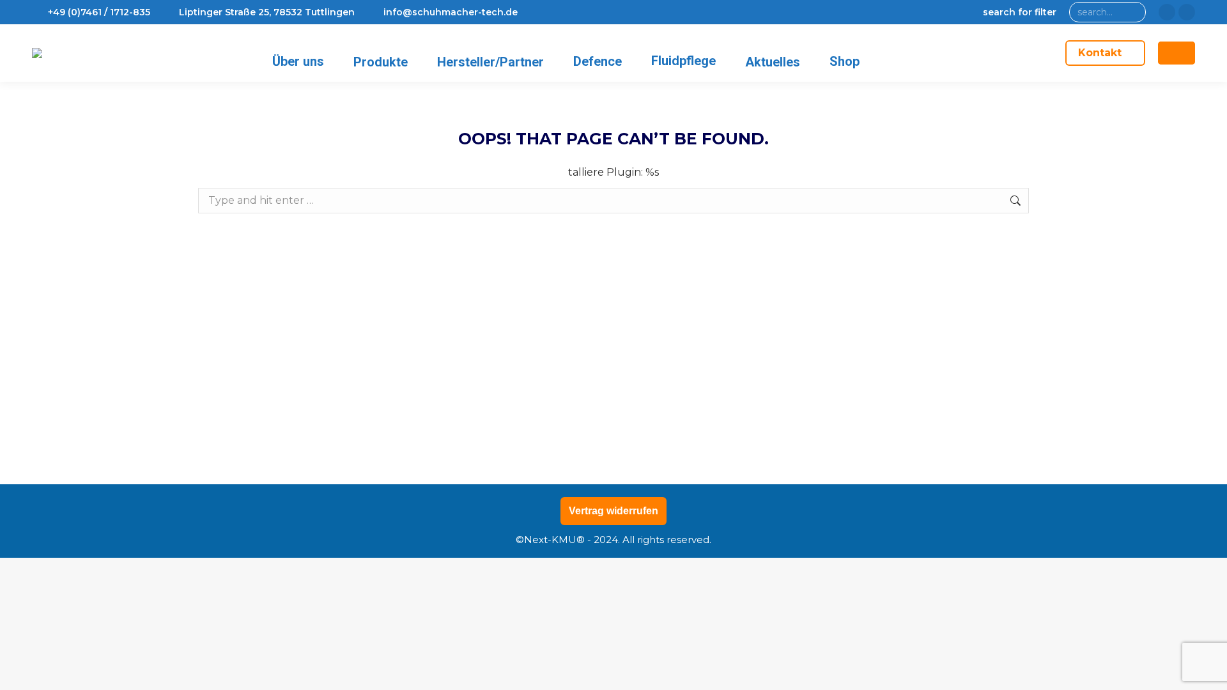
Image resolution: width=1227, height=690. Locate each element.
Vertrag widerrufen (613, 510)
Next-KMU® (554, 539)
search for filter (1019, 12)
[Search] (1133, 12)
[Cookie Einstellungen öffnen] (28, 674)
